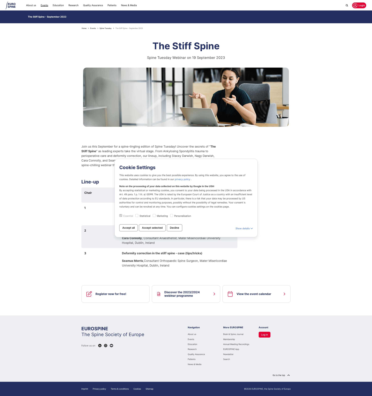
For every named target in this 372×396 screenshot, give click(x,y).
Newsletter (228, 354)
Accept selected (152, 227)
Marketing (162, 215)
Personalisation (182, 215)
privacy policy (183, 179)
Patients (112, 5)
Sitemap (149, 389)
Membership (229, 339)
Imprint (84, 389)
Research (73, 5)
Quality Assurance (93, 5)
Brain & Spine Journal (233, 334)
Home (84, 28)
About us (31, 5)
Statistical (145, 215)
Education (58, 5)
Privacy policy (99, 389)
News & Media (129, 5)
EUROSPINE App (231, 349)
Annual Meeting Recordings (236, 344)
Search (226, 359)
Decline (174, 227)
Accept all (128, 227)
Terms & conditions (120, 389)
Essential (128, 215)
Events (44, 5)
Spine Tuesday (106, 28)
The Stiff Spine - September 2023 (47, 16)
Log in (264, 334)
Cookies (137, 389)
